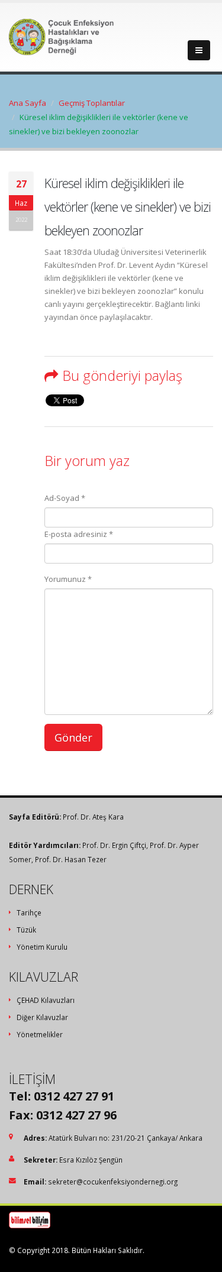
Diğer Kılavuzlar (42, 1017)
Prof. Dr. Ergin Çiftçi (114, 845)
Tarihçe (29, 912)
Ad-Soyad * (64, 498)
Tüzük (26, 929)
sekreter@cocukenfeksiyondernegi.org (113, 1181)
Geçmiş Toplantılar (92, 103)
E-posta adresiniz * (78, 534)
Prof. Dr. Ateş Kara (93, 816)
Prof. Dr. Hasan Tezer (71, 859)
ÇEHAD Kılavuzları (46, 1000)
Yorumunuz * (68, 579)
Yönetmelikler (40, 1034)
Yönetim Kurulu (42, 946)
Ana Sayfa (27, 103)
